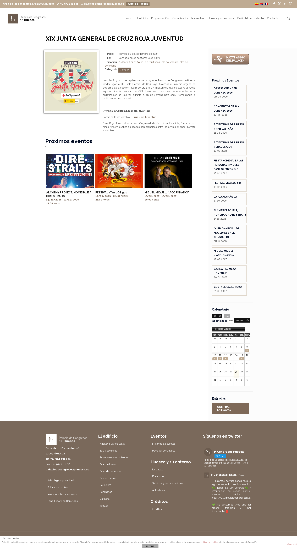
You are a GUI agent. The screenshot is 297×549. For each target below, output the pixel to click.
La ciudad (157, 469)
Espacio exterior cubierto (114, 457)
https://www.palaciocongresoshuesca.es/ (235, 497)
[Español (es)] (256, 3)
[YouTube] (284, 4)
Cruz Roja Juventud (144, 117)
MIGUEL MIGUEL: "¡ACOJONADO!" (167, 192)
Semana (239, 320)
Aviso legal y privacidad (60, 480)
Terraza (104, 505)
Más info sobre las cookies (62, 494)
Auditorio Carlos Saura (130, 62)
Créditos (157, 509)
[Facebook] (274, 4)
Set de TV (105, 485)
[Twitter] (279, 4)
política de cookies (209, 542)
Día (247, 320)
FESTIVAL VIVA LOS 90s (111, 192)
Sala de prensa (108, 478)
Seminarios (106, 492)
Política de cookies (57, 487)
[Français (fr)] (266, 3)
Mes (231, 320)
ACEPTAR (150, 546)
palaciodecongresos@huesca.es (104, 3)
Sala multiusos (152, 62)
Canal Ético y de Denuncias (62, 501)
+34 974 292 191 (69, 3)
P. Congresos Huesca (223, 475)
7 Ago (241, 475)
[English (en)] (261, 3)
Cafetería (104, 498)
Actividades (158, 490)
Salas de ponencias (110, 471)
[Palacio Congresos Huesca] (26, 18)
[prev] (214, 316)
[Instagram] (290, 4)
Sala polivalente (169, 62)
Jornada (124, 70)
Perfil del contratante (163, 450)
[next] (219, 316)
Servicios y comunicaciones (167, 483)
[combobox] (228, 329)
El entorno (158, 476)
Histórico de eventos (163, 443)
